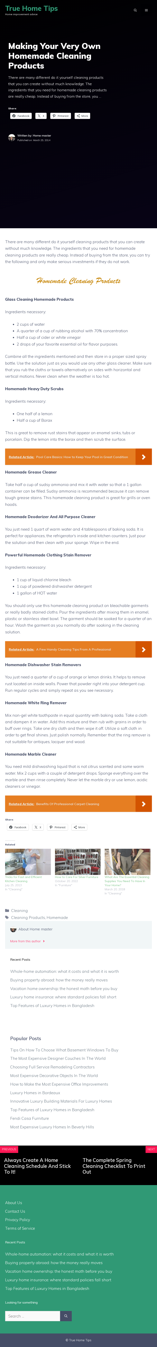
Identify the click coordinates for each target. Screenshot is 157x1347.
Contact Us (15, 1211)
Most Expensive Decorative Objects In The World (54, 1075)
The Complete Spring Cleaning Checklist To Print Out (114, 1166)
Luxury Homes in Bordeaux (35, 1092)
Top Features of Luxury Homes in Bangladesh (52, 1005)
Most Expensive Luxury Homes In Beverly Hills (52, 1126)
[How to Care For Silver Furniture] (78, 862)
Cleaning (19, 910)
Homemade (57, 917)
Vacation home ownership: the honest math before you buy (63, 988)
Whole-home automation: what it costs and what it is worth (64, 971)
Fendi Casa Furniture (29, 1118)
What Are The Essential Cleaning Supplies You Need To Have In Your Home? (127, 881)
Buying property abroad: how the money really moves (59, 979)
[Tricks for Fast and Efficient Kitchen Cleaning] (28, 862)
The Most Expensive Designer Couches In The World (58, 1058)
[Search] (66, 1316)
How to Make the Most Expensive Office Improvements (59, 1084)
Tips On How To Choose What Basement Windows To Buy (64, 1050)
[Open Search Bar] (135, 10)
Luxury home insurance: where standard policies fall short (63, 996)
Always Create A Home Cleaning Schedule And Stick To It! (37, 1166)
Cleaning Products (28, 917)
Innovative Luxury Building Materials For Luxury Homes (61, 1101)
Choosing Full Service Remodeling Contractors (52, 1066)
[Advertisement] (78, 173)
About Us (13, 1202)
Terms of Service (20, 1228)
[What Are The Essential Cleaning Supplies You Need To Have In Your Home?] (127, 862)
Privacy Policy (17, 1219)
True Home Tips (31, 8)
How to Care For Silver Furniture (76, 877)
